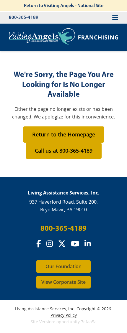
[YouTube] (75, 244)
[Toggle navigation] (115, 17)
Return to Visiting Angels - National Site (63, 5)
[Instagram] (49, 244)
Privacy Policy (64, 315)
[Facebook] (38, 244)
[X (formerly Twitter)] (62, 244)
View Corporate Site (63, 282)
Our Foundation (63, 266)
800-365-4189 (23, 17)
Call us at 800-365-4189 (63, 150)
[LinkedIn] (87, 244)
